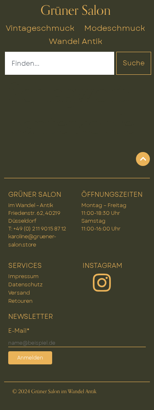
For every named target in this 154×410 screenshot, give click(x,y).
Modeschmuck (114, 28)
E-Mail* (19, 331)
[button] (139, 395)
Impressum (23, 276)
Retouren (20, 301)
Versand (19, 293)
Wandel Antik (75, 41)
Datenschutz (25, 284)
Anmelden (30, 358)
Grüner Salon (75, 10)
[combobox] (59, 63)
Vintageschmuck (40, 28)
